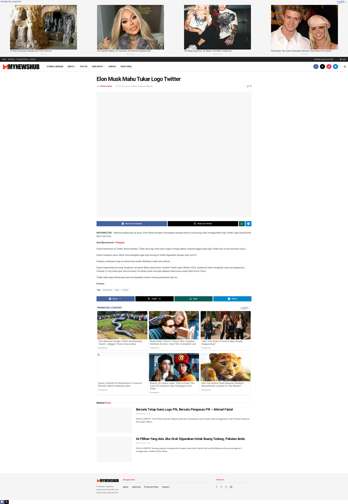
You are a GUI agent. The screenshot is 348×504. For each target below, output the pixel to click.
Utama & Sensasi (55, 66)
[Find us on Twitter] (322, 66)
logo (117, 290)
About (4, 59)
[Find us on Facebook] (316, 66)
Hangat (112, 66)
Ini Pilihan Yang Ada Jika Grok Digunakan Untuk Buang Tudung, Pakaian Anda (190, 439)
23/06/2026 (141, 414)
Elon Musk (107, 290)
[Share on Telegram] (248, 223)
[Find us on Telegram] (335, 66)
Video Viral (126, 66)
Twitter (125, 290)
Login (343, 59)
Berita (71, 66)
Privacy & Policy (22, 59)
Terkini (134, 86)
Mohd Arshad (106, 86)
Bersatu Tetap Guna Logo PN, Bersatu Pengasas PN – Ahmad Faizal (184, 409)
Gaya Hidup (97, 66)
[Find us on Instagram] (329, 66)
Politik (83, 66)
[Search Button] (345, 66)
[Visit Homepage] (21, 66)
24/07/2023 (120, 86)
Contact (32, 59)
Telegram (120, 242)
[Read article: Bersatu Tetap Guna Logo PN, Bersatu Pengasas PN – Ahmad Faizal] (114, 420)
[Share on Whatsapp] (242, 223)
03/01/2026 (141, 443)
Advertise (11, 59)
